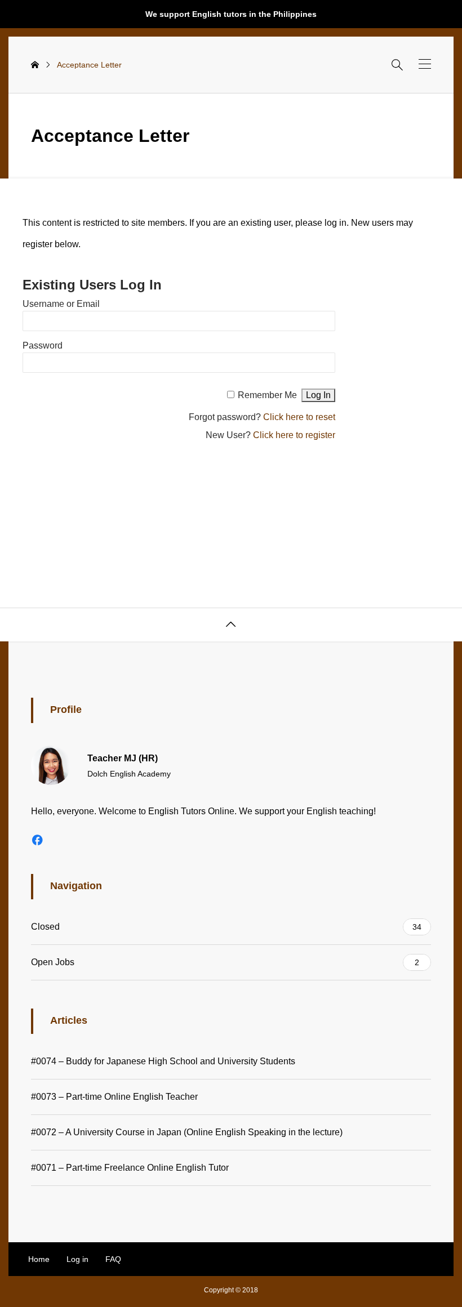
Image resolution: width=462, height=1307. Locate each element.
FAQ (113, 1259)
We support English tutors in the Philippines (231, 14)
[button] (425, 63)
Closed (226, 926)
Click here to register (294, 435)
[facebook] (37, 839)
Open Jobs (225, 962)
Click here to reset (299, 417)
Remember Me (267, 395)
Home (39, 1259)
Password (43, 345)
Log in (77, 1259)
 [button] (231, 624)
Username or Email (61, 304)
